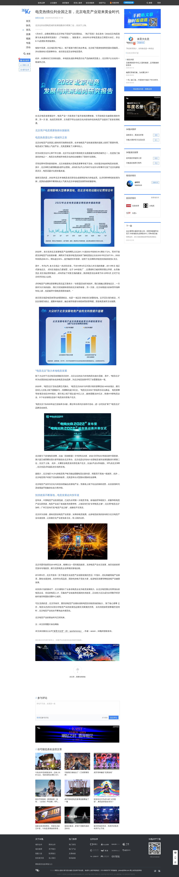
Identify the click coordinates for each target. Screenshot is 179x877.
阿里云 (57, 870)
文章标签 (72, 853)
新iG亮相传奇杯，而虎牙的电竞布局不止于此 (106, 827)
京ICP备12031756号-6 (92, 874)
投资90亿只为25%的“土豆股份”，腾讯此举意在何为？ (105, 800)
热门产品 (72, 849)
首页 (28, 20)
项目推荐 (38, 849)
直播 (28, 34)
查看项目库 (155, 197)
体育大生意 (39, 18)
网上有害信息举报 (136, 870)
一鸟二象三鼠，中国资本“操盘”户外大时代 (142, 80)
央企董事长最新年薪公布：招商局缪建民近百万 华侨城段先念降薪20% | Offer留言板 (142, 232)
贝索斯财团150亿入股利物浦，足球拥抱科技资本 (142, 63)
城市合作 (38, 844)
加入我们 (52, 858)
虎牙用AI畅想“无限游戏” (103, 772)
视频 (28, 38)
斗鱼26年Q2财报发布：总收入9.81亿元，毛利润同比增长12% (48, 773)
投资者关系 (39, 858)
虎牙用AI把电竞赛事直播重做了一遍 (77, 800)
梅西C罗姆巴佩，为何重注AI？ (137, 72)
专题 (28, 42)
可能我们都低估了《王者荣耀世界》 (77, 773)
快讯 (28, 25)
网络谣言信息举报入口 (43, 864)
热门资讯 (72, 844)
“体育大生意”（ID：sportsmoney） (68, 631)
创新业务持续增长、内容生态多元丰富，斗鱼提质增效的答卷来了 (47, 827)
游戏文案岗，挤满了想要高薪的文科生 (77, 827)
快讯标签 (72, 858)
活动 (28, 47)
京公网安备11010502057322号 (124, 874)
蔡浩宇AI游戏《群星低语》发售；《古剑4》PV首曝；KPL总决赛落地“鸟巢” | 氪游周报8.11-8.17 (47, 800)
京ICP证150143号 (107, 874)
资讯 (28, 29)
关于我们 (52, 849)
